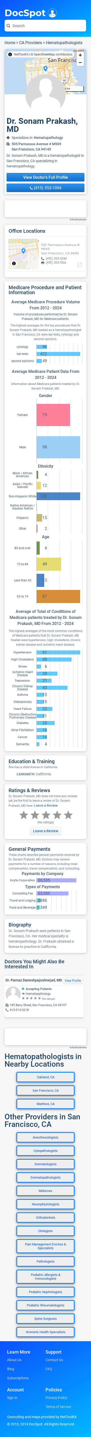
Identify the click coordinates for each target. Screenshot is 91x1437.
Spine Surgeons (45, 1319)
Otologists (45, 1231)
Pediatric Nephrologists (45, 1292)
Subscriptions (18, 1378)
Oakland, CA (45, 1077)
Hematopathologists (64, 42)
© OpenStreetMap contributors (51, 54)
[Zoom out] (80, 62)
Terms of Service (58, 1407)
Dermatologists (46, 1164)
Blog (10, 1369)
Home (10, 42)
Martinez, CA (46, 1104)
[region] (45, 71)
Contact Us (54, 1360)
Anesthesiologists (45, 1137)
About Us (14, 1360)
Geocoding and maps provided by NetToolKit (42, 1417)
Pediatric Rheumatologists (45, 1305)
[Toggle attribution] (10, 54)
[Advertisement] (45, 208)
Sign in (12, 1398)
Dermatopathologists (46, 1177)
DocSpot (25, 12)
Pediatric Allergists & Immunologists (45, 1276)
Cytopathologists (46, 1151)
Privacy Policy (56, 1398)
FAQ (49, 1369)
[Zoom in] (80, 55)
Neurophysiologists (45, 1204)
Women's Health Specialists (45, 1332)
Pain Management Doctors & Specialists (45, 1246)
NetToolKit (21, 54)
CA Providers (30, 42)
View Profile (73, 980)
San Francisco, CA (46, 1090)
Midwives (45, 1191)
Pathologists (46, 1261)
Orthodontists (45, 1217)
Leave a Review (46, 805)
